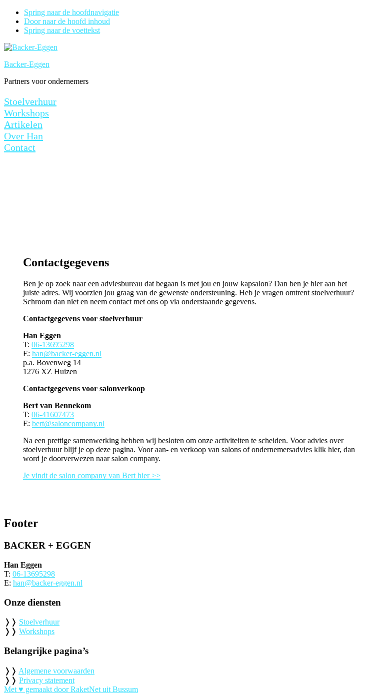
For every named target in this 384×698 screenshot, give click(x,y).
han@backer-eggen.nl (67, 353)
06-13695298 (53, 344)
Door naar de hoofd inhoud (67, 21)
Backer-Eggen (27, 64)
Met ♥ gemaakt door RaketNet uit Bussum (71, 689)
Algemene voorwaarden (56, 671)
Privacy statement (46, 680)
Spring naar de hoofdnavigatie (71, 12)
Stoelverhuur (39, 622)
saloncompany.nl (78, 423)
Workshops (36, 631)
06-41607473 (53, 414)
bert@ (42, 423)
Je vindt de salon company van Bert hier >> (91, 475)
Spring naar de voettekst (62, 30)
